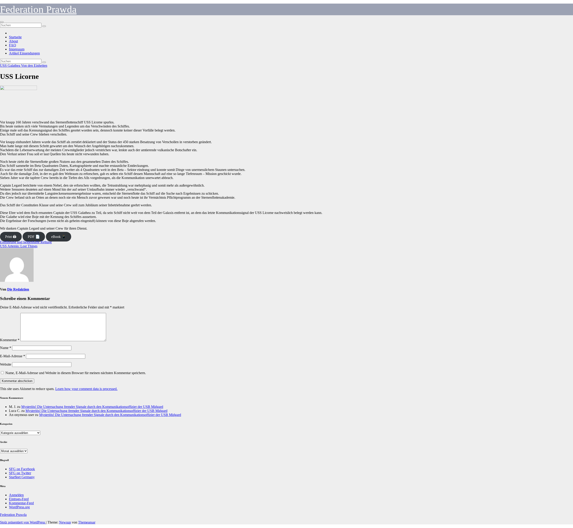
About (13, 41)
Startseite (15, 37)
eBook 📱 (58, 237)
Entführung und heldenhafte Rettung (26, 242)
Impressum (16, 49)
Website (5, 364)
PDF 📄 (34, 237)
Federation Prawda (38, 9)
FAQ (12, 45)
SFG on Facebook (22, 469)
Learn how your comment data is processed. (86, 389)
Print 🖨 (10, 237)
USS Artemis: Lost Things (18, 246)
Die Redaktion (18, 289)
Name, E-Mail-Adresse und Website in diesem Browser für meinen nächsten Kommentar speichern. (75, 373)
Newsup (65, 522)
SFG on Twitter (20, 473)
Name (5, 348)
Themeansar (86, 522)
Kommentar (9, 340)
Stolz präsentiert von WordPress (23, 522)
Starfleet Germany (22, 477)
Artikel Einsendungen (24, 53)
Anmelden (16, 495)
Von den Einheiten (34, 65)
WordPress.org (19, 507)
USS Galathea (10, 65)
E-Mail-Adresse (12, 356)
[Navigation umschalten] (2, 22)
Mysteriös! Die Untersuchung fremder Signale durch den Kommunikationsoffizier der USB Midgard (92, 407)
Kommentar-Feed (21, 503)
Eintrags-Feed (19, 499)
